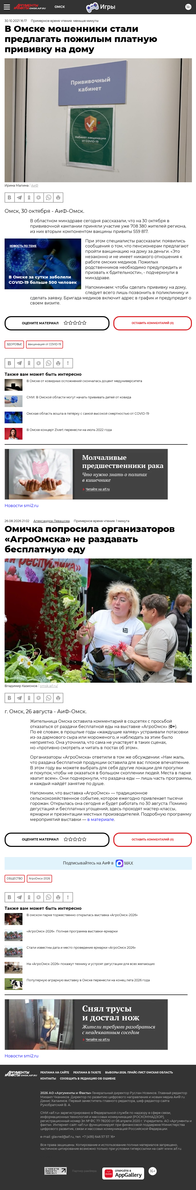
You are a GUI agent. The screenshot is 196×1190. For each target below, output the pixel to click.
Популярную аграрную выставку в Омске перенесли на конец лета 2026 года (88, 980)
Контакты (48, 1078)
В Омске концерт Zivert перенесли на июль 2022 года (69, 430)
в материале (100, 819)
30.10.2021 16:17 (16, 21)
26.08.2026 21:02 (17, 521)
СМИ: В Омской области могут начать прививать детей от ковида (79, 397)
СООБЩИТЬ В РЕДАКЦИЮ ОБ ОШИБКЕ (88, 1078)
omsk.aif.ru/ (49, 686)
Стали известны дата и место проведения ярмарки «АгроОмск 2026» (81, 947)
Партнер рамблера (84, 1170)
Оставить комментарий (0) (153, 323)
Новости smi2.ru (22, 505)
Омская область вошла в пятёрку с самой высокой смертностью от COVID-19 (88, 413)
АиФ (34, 185)
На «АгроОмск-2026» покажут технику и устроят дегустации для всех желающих (91, 964)
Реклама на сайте (54, 1072)
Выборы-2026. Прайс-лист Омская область (139, 1072)
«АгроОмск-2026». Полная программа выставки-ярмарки (72, 931)
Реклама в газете (87, 1072)
